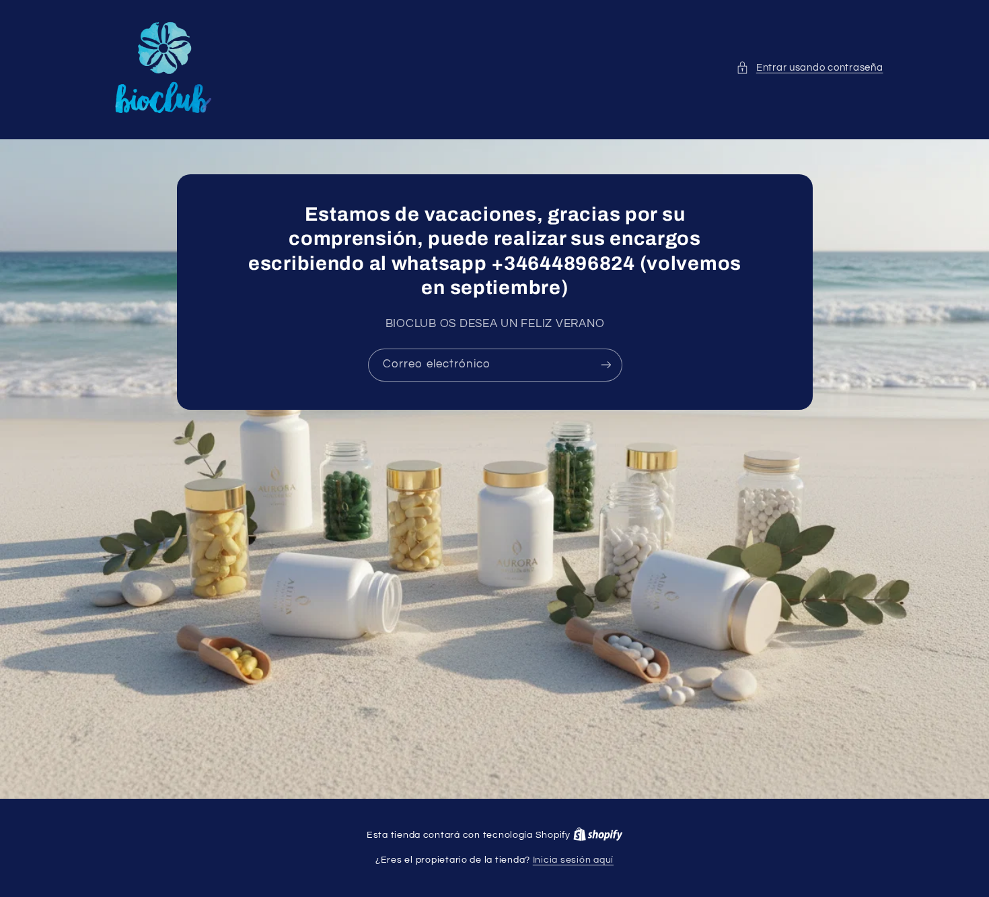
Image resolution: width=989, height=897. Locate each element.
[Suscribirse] (605, 365)
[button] (809, 68)
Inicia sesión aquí (573, 860)
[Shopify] (598, 835)
